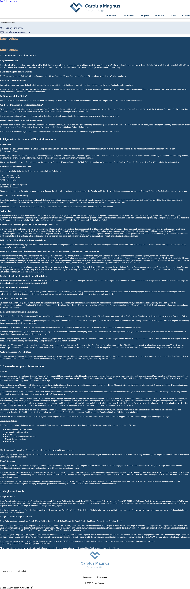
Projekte (145, 15)
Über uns (159, 15)
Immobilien (129, 15)
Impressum (7, 571)
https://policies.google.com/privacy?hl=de (102, 548)
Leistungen (111, 15)
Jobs (173, 15)
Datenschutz (22, 571)
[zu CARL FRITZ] (26, 587)
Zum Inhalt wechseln (8, 1)
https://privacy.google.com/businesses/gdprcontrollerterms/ (127, 541)
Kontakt (186, 15)
